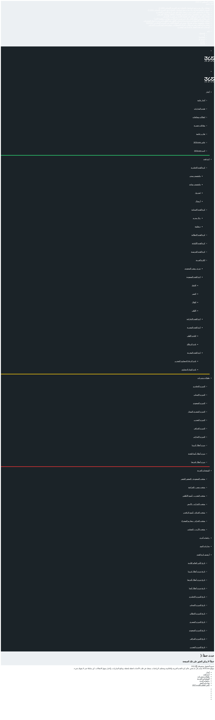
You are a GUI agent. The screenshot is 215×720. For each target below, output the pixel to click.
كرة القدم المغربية (194, 353)
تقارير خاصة (200, 134)
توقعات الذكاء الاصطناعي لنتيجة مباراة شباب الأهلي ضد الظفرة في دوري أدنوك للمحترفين (176, 21)
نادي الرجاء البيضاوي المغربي (185, 361)
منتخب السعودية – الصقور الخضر (193, 479)
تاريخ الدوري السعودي (197, 630)
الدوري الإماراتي (199, 437)
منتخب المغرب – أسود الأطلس (194, 496)
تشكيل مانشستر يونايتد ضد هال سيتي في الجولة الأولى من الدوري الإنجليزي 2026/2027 (178, 23)
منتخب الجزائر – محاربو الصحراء (193, 521)
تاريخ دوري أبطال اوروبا (196, 571)
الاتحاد (194, 285)
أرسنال (198, 201)
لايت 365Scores (199, 151)
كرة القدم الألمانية (198, 243)
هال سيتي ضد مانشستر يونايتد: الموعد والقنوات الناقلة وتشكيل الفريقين (183, 14)
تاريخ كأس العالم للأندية (196, 563)
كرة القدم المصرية (194, 327)
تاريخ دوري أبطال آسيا (197, 588)
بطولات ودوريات (204, 378)
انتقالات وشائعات (199, 117)
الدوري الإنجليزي (199, 386)
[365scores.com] (209, 61)
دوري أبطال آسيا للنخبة (196, 454)
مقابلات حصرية (199, 126)
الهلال (194, 302)
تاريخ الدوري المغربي (197, 647)
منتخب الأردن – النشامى (196, 529)
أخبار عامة (201, 100)
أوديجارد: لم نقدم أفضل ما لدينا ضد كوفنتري (193, 27)
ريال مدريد (197, 218)
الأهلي (194, 311)
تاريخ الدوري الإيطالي (197, 614)
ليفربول (198, 193)
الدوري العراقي (199, 428)
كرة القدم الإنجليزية (198, 168)
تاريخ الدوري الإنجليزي (197, 597)
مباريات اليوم (205, 546)
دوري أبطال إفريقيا (198, 462)
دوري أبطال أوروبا (198, 445)
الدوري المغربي (199, 420)
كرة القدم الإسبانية (198, 210)
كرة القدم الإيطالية (198, 235)
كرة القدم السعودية (193, 277)
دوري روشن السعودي (193, 269)
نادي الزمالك (191, 344)
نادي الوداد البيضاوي (189, 370)
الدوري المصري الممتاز (196, 412)
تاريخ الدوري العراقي (197, 639)
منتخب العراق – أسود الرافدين (194, 513)
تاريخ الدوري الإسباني (197, 605)
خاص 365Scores (199, 142)
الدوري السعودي (199, 403)
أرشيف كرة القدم (203, 555)
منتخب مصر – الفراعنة (196, 487)
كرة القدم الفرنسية (198, 252)
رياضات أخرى (204, 538)
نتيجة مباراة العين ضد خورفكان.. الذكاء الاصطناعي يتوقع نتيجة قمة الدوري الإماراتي (179, 25)
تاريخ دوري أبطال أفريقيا (196, 580)
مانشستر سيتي (195, 176)
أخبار (208, 92)
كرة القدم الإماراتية (194, 319)
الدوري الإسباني (199, 395)
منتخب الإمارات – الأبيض (196, 504)
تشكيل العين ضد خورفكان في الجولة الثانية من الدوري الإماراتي (186, 17)
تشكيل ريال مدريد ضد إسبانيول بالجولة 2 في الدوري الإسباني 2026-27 (184, 8)
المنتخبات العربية (203, 471)
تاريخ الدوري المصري (197, 622)
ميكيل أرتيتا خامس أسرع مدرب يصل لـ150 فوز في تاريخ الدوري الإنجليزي (183, 12)
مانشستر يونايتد (195, 184)
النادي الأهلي (191, 336)
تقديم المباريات (199, 109)
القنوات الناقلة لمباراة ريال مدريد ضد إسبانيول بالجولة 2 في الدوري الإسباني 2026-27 (179, 10)
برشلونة (198, 227)
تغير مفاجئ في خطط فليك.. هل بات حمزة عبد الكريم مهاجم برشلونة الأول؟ (182, 19)
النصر (194, 294)
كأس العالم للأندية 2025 (201, 685)
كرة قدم (206, 159)
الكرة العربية (200, 260)
